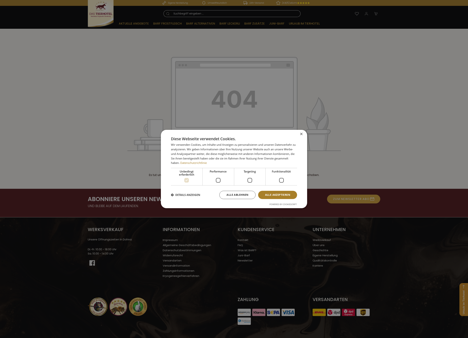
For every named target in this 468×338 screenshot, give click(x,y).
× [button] (301, 134)
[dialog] (234, 169)
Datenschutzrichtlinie (193, 163)
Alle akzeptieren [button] (277, 194)
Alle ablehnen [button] (237, 194)
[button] (185, 195)
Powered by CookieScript (283, 204)
